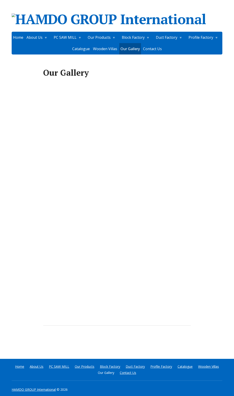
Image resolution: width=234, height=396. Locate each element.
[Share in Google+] (82, 340)
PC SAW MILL (65, 37)
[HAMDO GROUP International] (117, 18)
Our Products (99, 37)
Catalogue (81, 48)
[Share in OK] (70, 340)
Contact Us (152, 48)
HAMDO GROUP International (34, 389)
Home (18, 37)
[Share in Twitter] (93, 340)
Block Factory (133, 37)
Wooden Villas (105, 48)
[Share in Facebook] (47, 340)
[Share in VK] (59, 340)
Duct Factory (166, 37)
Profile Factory (201, 37)
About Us (35, 37)
